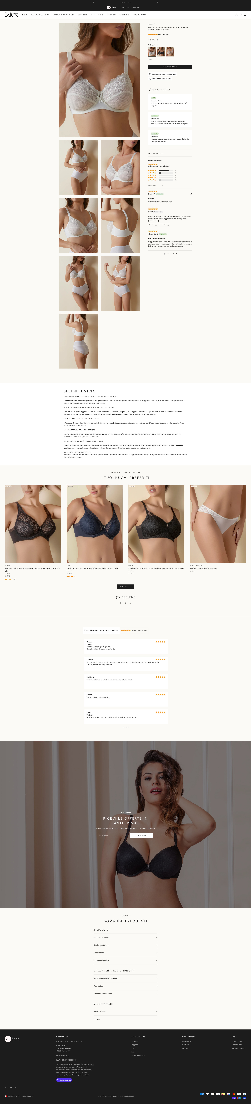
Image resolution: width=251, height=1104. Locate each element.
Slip (93, 14)
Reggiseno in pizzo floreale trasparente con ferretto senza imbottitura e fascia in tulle (32, 570)
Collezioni (125, 14)
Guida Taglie (140, 14)
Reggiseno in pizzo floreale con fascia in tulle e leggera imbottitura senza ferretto (156, 568)
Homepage (135, 1041)
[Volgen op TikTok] (131, 603)
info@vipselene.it (62, 1055)
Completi (111, 14)
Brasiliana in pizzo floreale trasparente (203, 568)
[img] (153, 191)
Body (100, 14)
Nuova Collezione (40, 14)
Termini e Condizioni (239, 1048)
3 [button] (170, 253)
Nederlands (26, 1096)
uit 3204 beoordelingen (139, 630)
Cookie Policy (237, 1045)
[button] (153, 34)
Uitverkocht (170, 67)
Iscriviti (141, 835)
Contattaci (185, 1045)
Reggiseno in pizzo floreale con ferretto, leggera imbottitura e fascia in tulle (92, 568)
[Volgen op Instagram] (125, 603)
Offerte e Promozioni (63, 14)
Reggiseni (82, 14)
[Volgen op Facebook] (120, 603)
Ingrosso (185, 1048)
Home (24, 14)
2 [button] (167, 253)
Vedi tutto (125, 587)
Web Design (126, 1096)
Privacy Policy (237, 1041)
